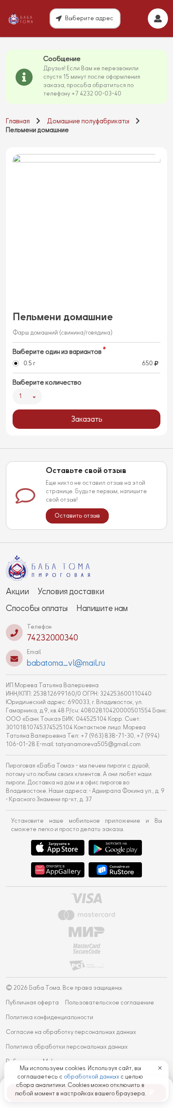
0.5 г (29, 363)
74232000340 (52, 637)
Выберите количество (47, 382)
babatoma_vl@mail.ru (66, 662)
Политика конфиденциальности (49, 1017)
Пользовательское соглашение (109, 1002)
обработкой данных (92, 1076)
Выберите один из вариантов (57, 352)
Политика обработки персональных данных (67, 1047)
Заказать (86, 419)
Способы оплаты (37, 608)
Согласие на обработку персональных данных (71, 1032)
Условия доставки (70, 591)
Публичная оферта (32, 1002)
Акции (17, 591)
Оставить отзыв (77, 516)
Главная (18, 121)
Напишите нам (102, 608)
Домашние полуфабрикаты (88, 121)
